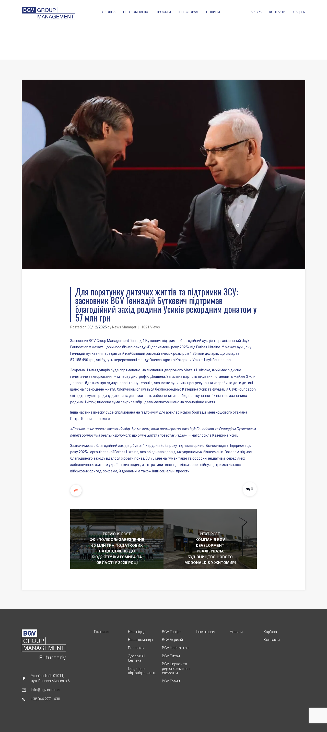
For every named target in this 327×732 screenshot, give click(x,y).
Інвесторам (205, 632)
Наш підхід (136, 632)
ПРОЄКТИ (163, 12)
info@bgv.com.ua (45, 690)
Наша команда (140, 640)
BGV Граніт (171, 681)
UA (295, 12)
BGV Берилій (172, 640)
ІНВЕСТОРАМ (188, 12)
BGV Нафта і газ (175, 648)
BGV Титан (171, 656)
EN (303, 12)
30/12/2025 (97, 327)
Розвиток (136, 648)
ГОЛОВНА (108, 12)
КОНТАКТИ (277, 12)
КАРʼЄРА (255, 12)
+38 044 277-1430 (45, 699)
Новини (236, 632)
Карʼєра (270, 632)
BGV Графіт (171, 632)
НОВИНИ (213, 12)
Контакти (272, 640)
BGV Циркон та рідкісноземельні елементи (176, 668)
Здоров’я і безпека (136, 658)
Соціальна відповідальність (142, 671)
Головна (101, 632)
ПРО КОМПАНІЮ (135, 12)
